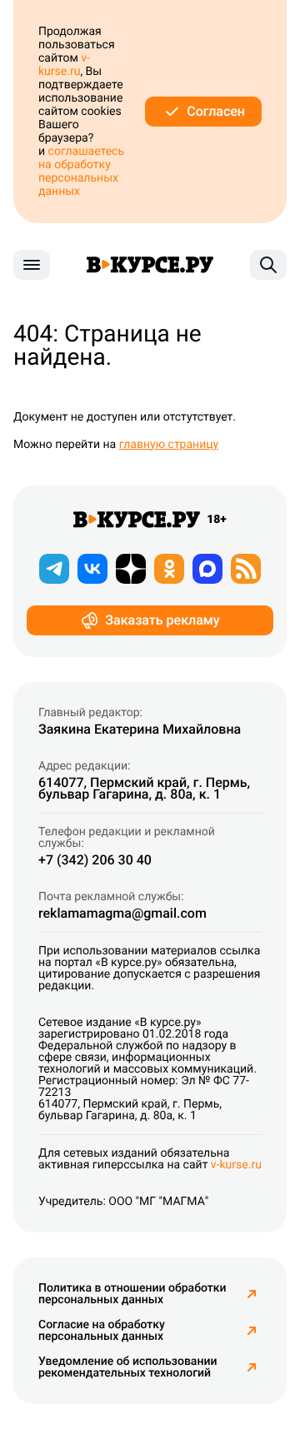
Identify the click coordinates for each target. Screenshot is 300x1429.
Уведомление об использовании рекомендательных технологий (127, 1367)
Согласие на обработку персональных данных (101, 1330)
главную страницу (169, 444)
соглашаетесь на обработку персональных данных (81, 171)
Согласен (216, 111)
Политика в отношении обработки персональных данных (132, 1294)
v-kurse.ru (64, 65)
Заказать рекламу (162, 620)
